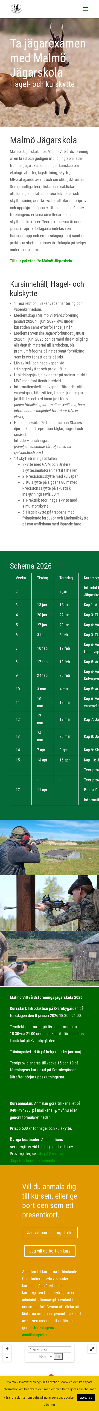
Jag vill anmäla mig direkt (50, 1232)
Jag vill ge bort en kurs (49, 1251)
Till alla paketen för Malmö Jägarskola (41, 260)
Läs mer (49, 1405)
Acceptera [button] (86, 1397)
